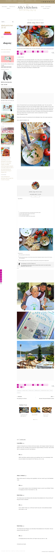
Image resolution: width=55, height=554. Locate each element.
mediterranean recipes (45, 390)
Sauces (35, 24)
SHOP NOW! (3, 67)
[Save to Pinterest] (1, 273)
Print (35, 196)
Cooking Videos (46, 8)
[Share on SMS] (1, 281)
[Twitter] (51, 2)
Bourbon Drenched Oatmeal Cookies (46, 397)
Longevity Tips (21, 2)
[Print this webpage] (1, 277)
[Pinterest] (47, 2)
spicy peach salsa (34, 414)
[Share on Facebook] (1, 270)
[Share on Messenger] (1, 279)
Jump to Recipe (21, 57)
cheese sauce (31, 390)
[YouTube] (49, 2)
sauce (51, 390)
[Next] (50, 413)
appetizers (19, 390)
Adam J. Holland (20, 475)
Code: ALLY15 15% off (9, 100)
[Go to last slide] (20, 413)
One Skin (3, 100)
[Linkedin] (53, 2)
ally (19, 454)
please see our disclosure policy (47, 48)
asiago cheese (25, 390)
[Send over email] (1, 275)
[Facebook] (43, 2)
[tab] (34, 419)
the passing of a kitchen (22, 397)
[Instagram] (45, 2)
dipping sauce (37, 390)
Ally (19, 485)
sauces (18, 392)
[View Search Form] (41, 1)
